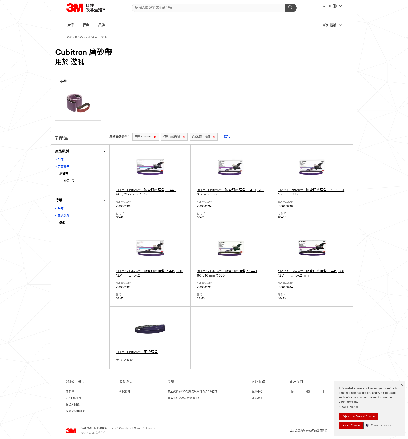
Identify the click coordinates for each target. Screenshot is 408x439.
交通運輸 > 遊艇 (201, 137)
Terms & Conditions (120, 428)
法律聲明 (86, 428)
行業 (86, 25)
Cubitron (143, 137)
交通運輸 (171, 137)
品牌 (101, 25)
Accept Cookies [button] (351, 425)
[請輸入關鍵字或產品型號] (291, 8)
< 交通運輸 (62, 215)
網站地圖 (257, 398)
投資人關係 (73, 404)
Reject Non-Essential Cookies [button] (358, 416)
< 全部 (59, 160)
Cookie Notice (349, 407)
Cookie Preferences (144, 428)
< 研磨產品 (62, 167)
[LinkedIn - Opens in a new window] (293, 391)
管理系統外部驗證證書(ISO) (184, 398)
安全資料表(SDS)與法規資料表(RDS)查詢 (192, 391)
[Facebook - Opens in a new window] (323, 391)
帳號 (333, 25)
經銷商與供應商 (75, 411)
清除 (227, 136)
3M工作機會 (73, 398)
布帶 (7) (69, 180)
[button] (379, 425)
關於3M (71, 391)
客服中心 (257, 391)
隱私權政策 (100, 428)
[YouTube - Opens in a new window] (308, 391)
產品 (70, 25)
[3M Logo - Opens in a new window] (90, 7)
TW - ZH (326, 6)
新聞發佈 (124, 391)
